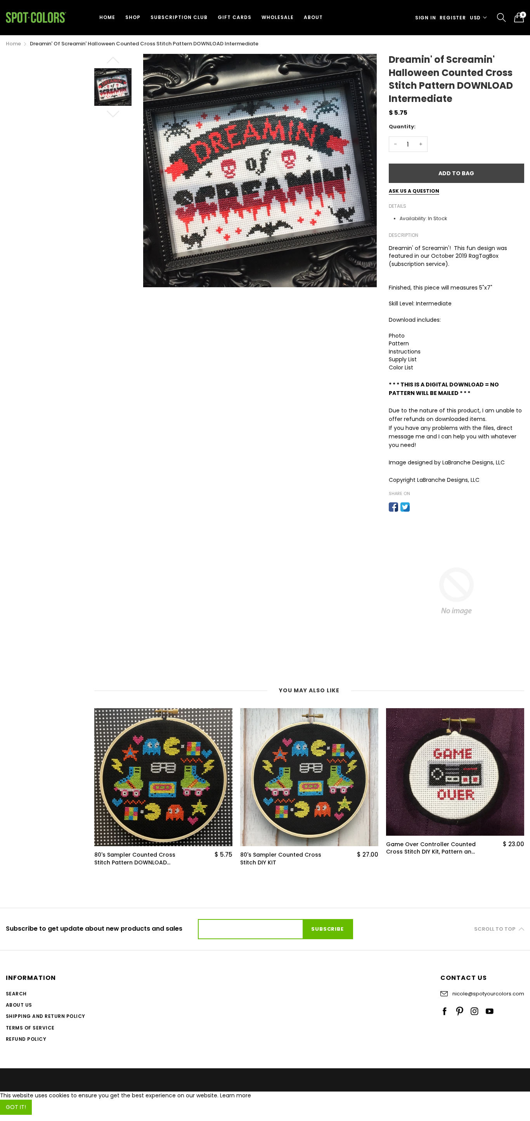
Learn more (235, 1095)
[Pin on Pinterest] (416, 507)
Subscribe (327, 929)
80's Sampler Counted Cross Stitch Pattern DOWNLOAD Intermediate (134, 858)
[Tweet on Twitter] (405, 507)
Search (16, 993)
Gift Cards (234, 17)
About (313, 17)
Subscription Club (179, 17)
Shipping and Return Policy (45, 1016)
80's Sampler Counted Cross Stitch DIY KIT (280, 858)
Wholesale (278, 17)
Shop (132, 17)
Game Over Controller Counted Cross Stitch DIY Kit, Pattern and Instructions (431, 848)
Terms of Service (30, 1027)
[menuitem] (107, 17)
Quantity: (402, 126)
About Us (19, 1005)
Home (107, 17)
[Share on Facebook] (393, 507)
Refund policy (26, 1039)
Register (453, 17)
